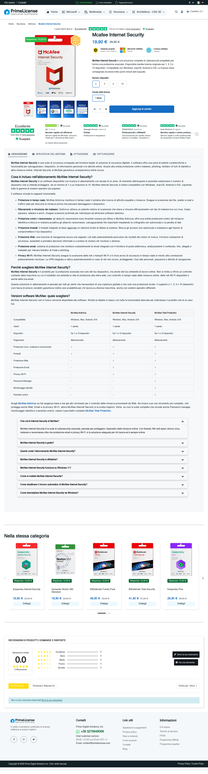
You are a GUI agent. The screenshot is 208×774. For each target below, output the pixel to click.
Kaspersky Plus (175, 589)
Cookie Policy (198, 764)
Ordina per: (184, 686)
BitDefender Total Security (142, 589)
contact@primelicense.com (96, 743)
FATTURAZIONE (105, 154)
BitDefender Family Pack (102, 589)
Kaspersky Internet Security (26, 589)
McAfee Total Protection (98, 411)
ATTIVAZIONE (80, 154)
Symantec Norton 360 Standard (62, 590)
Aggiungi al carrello (142, 109)
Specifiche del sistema (50, 154)
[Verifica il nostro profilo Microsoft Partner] (122, 50)
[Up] (106, 109)
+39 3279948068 (92, 731)
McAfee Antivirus (27, 403)
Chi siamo (10, 3)
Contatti (22, 3)
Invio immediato (105, 3)
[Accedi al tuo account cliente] (182, 12)
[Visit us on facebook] (14, 739)
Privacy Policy (184, 764)
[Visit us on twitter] (33, 739)
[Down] (94, 109)
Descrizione (19, 154)
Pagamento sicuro (125, 3)
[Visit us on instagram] (24, 739)
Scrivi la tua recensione (187, 655)
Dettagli (27, 604)
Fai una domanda (186, 663)
